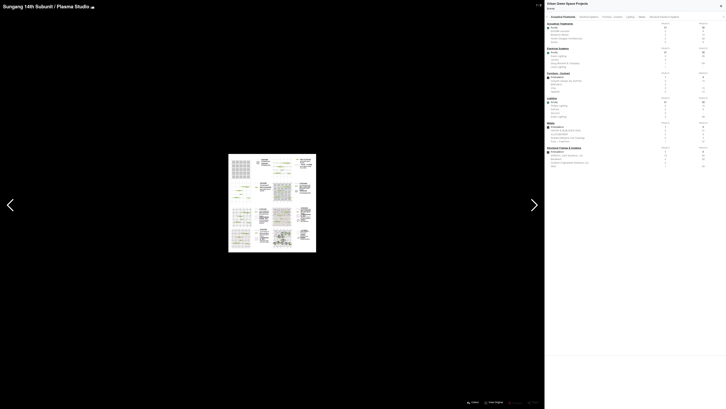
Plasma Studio (73, 6)
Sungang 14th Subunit (28, 6)
